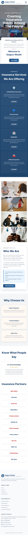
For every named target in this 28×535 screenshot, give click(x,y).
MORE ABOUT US (9, 285)
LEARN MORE (14, 31)
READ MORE (14, 60)
